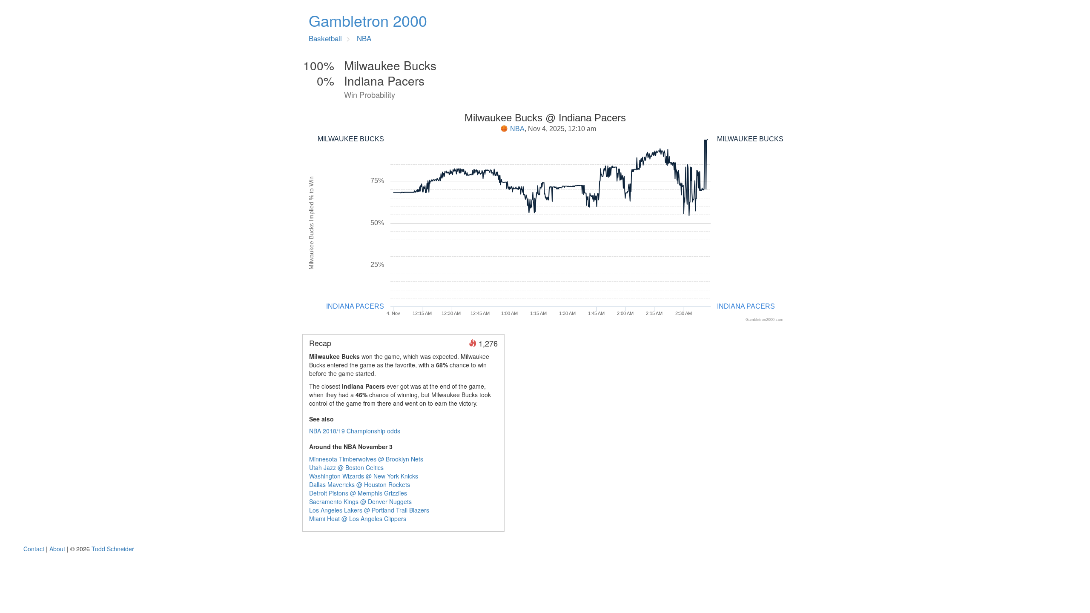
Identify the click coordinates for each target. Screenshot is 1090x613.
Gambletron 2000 (368, 20)
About (57, 548)
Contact (33, 548)
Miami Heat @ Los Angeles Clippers (357, 518)
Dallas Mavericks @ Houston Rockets (359, 484)
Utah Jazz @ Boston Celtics (346, 467)
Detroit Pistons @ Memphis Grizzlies (358, 493)
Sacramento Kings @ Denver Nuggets (360, 501)
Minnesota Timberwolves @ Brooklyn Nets (366, 459)
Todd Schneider (113, 548)
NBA (517, 128)
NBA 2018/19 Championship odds (354, 431)
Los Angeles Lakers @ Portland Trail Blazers (369, 510)
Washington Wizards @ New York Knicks (363, 476)
